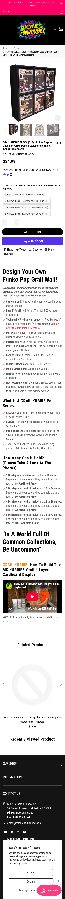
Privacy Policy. (20, 863)
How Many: (31, 187)
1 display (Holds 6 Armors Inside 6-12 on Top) (25, 194)
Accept (31, 872)
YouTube (25, 359)
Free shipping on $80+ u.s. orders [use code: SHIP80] (32, 4)
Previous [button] (3, 684)
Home (5, 48)
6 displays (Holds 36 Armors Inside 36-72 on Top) (26, 214)
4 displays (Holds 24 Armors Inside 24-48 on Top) (26, 207)
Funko (16, 48)
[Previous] (57, 142)
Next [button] (61, 684)
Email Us (6, 12)
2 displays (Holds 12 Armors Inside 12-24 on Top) (26, 201)
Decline (31, 881)
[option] (13, 130)
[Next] (60, 142)
